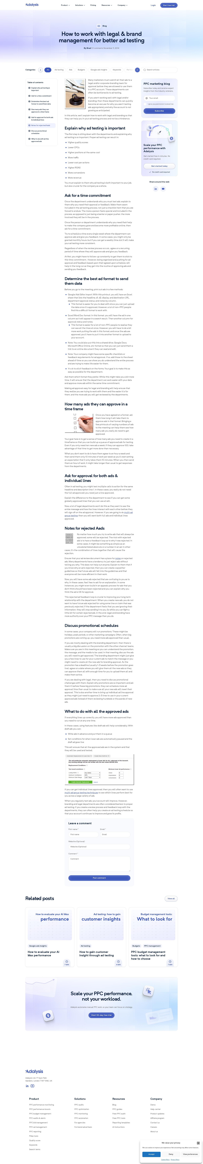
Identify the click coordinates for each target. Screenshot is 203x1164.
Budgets (81, 70)
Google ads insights (99, 70)
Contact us (155, 1123)
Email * (103, 829)
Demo (153, 1105)
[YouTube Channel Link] (32, 1086)
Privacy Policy (175, 1159)
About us (154, 1132)
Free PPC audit (118, 1114)
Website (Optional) (76, 842)
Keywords (117, 70)
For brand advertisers (83, 1127)
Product (64, 5)
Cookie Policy (165, 1159)
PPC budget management (40, 1114)
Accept (151, 1154)
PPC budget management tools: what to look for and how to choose (148, 955)
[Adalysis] (31, 4)
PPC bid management (38, 1123)
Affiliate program (157, 1118)
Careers (153, 1127)
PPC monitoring (81, 1114)
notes (118, 558)
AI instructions (118, 1127)
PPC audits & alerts (37, 1118)
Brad (89, 48)
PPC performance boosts (39, 1109)
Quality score (34, 1141)
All (48, 70)
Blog (114, 1105)
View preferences (190, 1154)
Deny (171, 1154)
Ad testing (59, 70)
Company (121, 5)
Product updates (157, 1114)
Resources (106, 5)
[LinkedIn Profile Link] (27, 1086)
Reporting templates (121, 1123)
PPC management (152, 946)
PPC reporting (35, 1132)
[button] (198, 1143)
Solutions (79, 5)
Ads (70, 70)
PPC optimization (81, 1109)
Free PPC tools (118, 1118)
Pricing (93, 5)
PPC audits (79, 1105)
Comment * (73, 854)
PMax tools (33, 1136)
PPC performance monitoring (41, 1105)
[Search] (144, 70)
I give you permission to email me (160, 104)
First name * (73, 829)
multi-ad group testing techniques (81, 793)
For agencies (79, 1123)
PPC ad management (38, 1127)
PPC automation (81, 1118)
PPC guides (117, 1109)
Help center (155, 1109)
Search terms (34, 1149)
